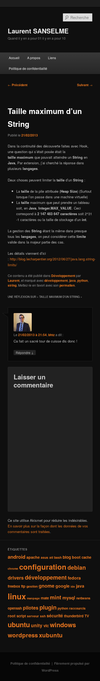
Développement (63, 275)
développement (56, 280)
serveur (33, 616)
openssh (15, 608)
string (12, 285)
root (11, 615)
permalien (67, 285)
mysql (68, 597)
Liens (52, 57)
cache (86, 557)
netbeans (83, 598)
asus (44, 557)
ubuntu (19, 624)
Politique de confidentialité (28, 68)
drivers (16, 577)
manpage (33, 598)
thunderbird (73, 615)
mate (45, 597)
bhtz (51, 334)
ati (51, 557)
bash (58, 557)
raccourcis (77, 608)
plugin (48, 607)
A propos (33, 57)
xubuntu (51, 635)
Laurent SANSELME (38, 30)
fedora (74, 578)
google (62, 586)
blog (67, 557)
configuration (42, 566)
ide (73, 586)
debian (76, 567)
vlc (46, 626)
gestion (32, 586)
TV (87, 615)
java (72, 280)
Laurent (13, 280)
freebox (14, 586)
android (16, 556)
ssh (43, 616)
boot (76, 557)
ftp (23, 586)
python (82, 280)
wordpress (23, 635)
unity (36, 625)
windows (63, 624)
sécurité (55, 615)
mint (55, 597)
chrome (13, 568)
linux (17, 596)
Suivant (85, 84)
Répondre (25, 352)
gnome (46, 585)
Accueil (14, 57)
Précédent (17, 84)
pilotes (30, 607)
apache (33, 557)
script (21, 615)
